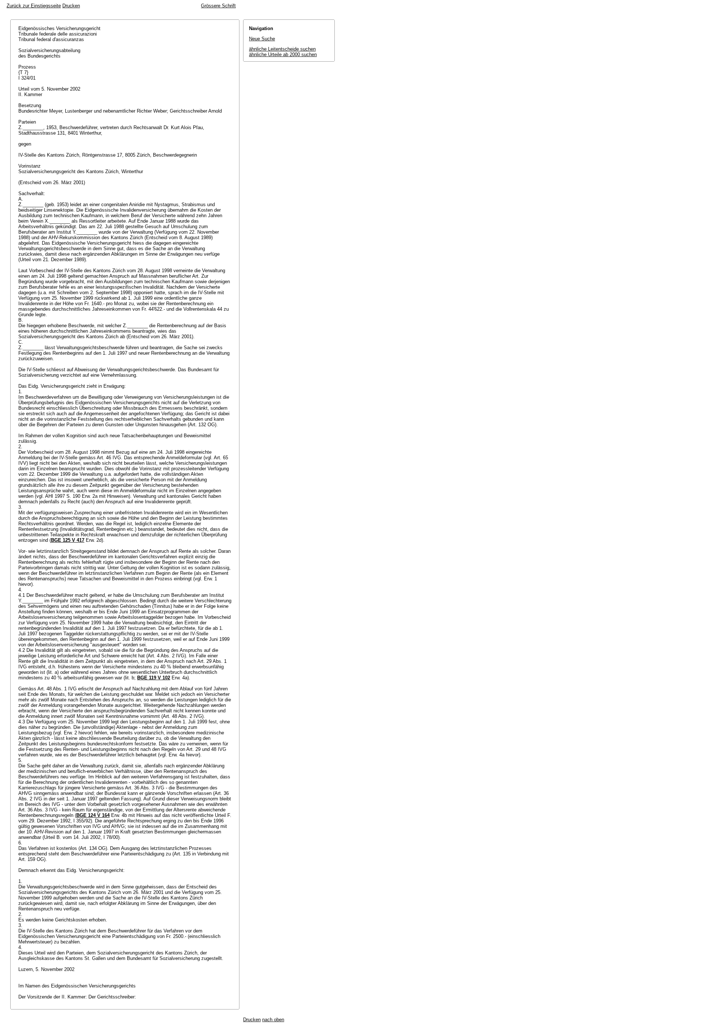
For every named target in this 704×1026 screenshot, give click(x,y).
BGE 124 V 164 (93, 815)
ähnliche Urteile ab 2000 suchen (283, 54)
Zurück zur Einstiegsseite (34, 5)
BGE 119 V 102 (153, 677)
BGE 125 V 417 (67, 540)
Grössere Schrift (218, 5)
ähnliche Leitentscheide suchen (282, 49)
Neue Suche (262, 38)
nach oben (273, 1019)
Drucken (71, 5)
